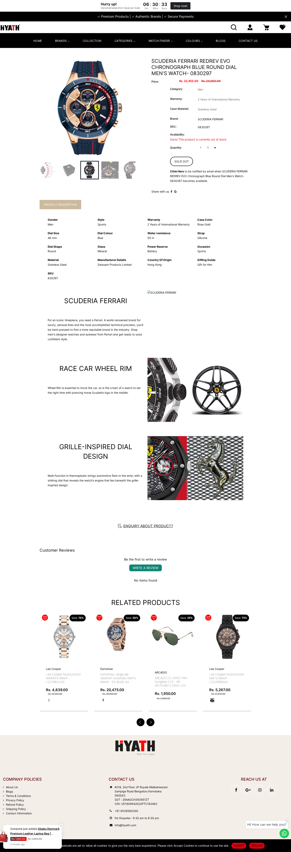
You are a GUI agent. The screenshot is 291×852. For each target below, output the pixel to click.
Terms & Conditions (18, 796)
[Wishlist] (282, 27)
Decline (257, 845)
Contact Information (19, 813)
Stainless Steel (207, 109)
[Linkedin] (272, 790)
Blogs (9, 791)
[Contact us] (284, 833)
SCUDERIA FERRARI (210, 119)
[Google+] (248, 790)
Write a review (145, 568)
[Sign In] (250, 27)
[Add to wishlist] (74, 637)
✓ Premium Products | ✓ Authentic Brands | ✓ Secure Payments (145, 16)
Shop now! (180, 6)
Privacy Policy (15, 800)
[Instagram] (260, 790)
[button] (150, 722)
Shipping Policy (16, 809)
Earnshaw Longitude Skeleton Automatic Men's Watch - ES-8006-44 (63, 678)
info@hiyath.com (125, 825)
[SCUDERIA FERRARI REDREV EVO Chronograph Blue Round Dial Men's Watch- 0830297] (90, 108)
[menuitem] (37, 40)
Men (200, 89)
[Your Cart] (266, 27)
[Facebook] (236, 790)
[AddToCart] (83, 628)
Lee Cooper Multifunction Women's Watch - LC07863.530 (226, 678)
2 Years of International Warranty (219, 99)
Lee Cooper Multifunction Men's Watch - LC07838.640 (172, 678)
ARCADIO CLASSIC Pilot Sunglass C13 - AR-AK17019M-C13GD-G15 (116, 681)
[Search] (234, 27)
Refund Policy (15, 804)
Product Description (60, 204)
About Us (12, 787)
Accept (238, 845)
